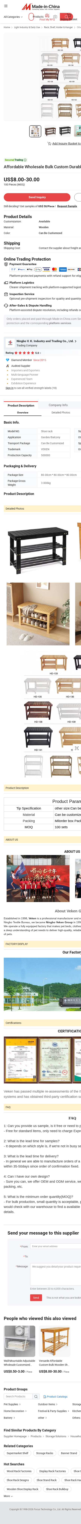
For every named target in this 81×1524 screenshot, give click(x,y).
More (7, 1496)
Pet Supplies (11, 1404)
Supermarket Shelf (17, 1453)
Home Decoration (14, 1411)
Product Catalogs (56, 1396)
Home (7, 27)
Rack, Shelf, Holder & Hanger (58, 27)
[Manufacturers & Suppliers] (41, 6)
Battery (8, 1417)
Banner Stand (69, 1453)
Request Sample (67, 206)
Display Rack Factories (52, 1471)
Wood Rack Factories (19, 1471)
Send (36, 1297)
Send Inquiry (37, 197)
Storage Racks (44, 1453)
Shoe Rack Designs (18, 1480)
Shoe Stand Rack (47, 1480)
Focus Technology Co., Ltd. (48, 1509)
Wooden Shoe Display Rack (22, 1489)
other (41, 1417)
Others (76, 1417)
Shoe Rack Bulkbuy (57, 1489)
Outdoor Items (46, 1404)
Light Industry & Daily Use (27, 27)
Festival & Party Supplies (52, 1411)
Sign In (10, 388)
